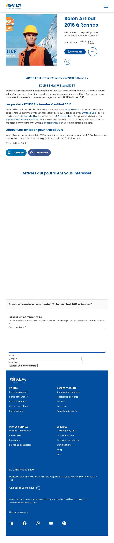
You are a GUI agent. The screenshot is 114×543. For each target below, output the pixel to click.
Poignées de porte (67, 411)
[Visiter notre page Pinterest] (64, 523)
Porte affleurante (18, 396)
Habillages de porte (67, 396)
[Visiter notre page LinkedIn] (11, 523)
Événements (75, 51)
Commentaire (17, 327)
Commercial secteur (68, 440)
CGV (35, 502)
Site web (13, 362)
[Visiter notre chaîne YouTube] (51, 523)
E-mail (13, 358)
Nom (12, 355)
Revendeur (15, 440)
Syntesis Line (89, 112)
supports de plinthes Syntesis (22, 119)
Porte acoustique (18, 406)
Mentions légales (78, 499)
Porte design (16, 411)
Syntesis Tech (65, 116)
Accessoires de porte (68, 392)
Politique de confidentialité (57, 499)
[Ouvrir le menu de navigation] (106, 6)
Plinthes (61, 401)
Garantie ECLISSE (65, 435)
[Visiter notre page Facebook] (25, 523)
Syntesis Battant (29, 116)
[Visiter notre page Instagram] (38, 523)
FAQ (59, 454)
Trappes (61, 406)
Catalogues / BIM (66, 430)
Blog (59, 449)
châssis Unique (52, 122)
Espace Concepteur (20, 430)
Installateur (15, 435)
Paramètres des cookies (20, 502)
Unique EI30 (71, 109)
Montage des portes (20, 444)
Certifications (64, 444)
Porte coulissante (18, 392)
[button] (16, 152)
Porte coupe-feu (18, 401)
